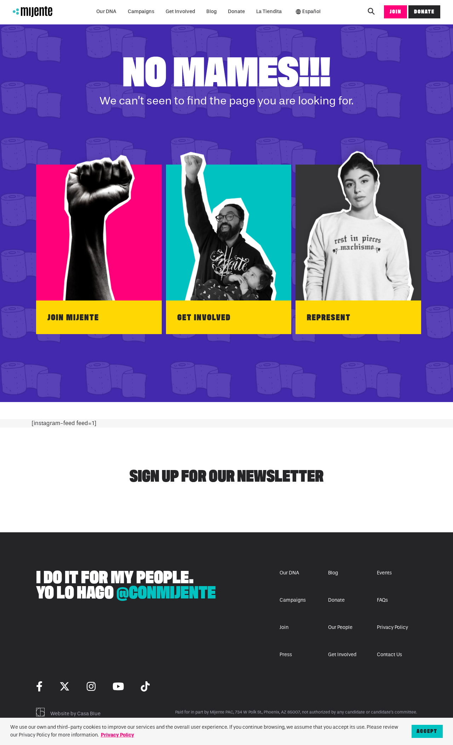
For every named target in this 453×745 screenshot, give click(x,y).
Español (311, 11)
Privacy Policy (392, 627)
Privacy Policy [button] (117, 735)
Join (395, 11)
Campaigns (141, 11)
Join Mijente (73, 317)
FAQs (382, 600)
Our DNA (106, 11)
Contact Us (389, 655)
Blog (211, 11)
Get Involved (180, 11)
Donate (236, 11)
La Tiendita (269, 11)
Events (384, 573)
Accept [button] (427, 731)
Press (286, 655)
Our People (340, 627)
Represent (329, 317)
